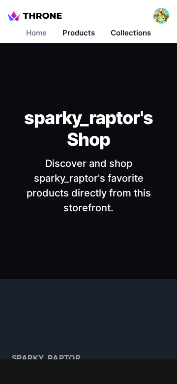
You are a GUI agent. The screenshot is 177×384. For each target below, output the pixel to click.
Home (36, 32)
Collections (131, 32)
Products (78, 32)
